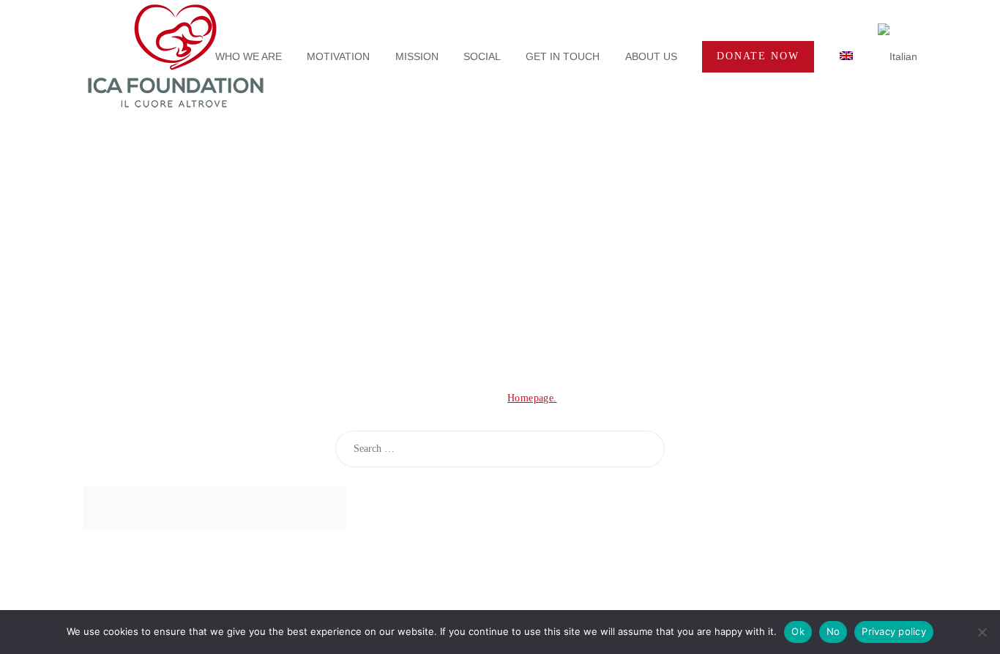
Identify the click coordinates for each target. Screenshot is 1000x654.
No (833, 631)
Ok (798, 631)
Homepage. (532, 398)
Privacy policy (894, 631)
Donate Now (758, 56)
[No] (981, 632)
